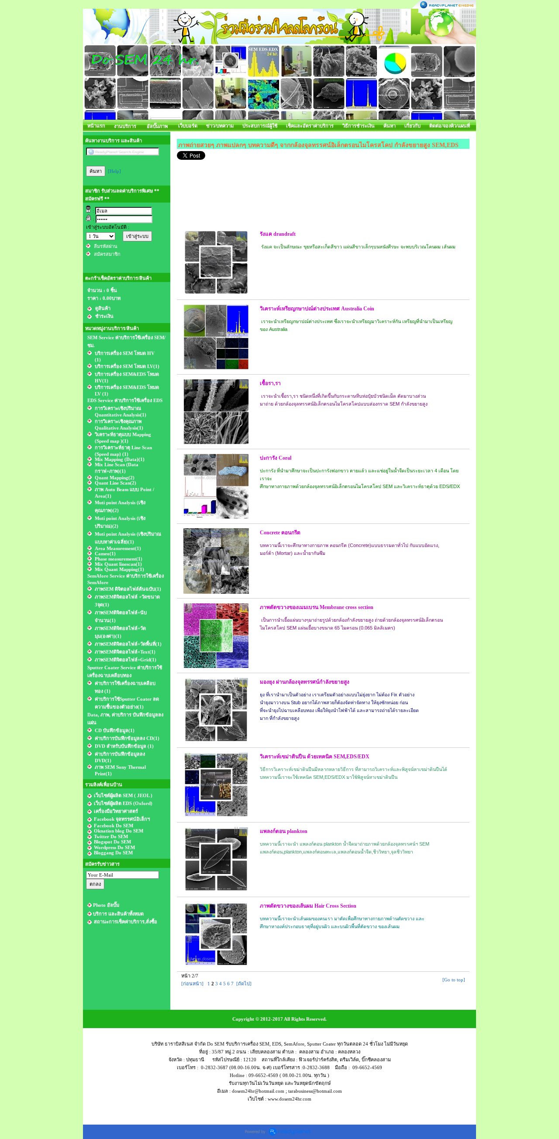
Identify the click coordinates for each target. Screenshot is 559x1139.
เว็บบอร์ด (187, 125)
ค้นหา (389, 125)
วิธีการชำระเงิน (358, 125)
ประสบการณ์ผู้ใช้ (259, 125)
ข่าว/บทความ (220, 125)
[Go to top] (453, 979)
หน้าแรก (96, 125)
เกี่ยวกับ (412, 125)
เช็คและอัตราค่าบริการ (310, 125)
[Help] (114, 171)
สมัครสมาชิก (107, 254)
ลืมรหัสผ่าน (105, 246)
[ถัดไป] (244, 983)
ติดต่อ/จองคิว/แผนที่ (449, 125)
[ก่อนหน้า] (192, 983)
